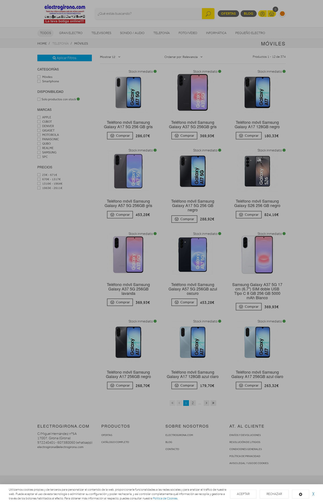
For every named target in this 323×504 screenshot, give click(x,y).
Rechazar (274, 494)
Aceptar (243, 494)
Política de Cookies (165, 498)
